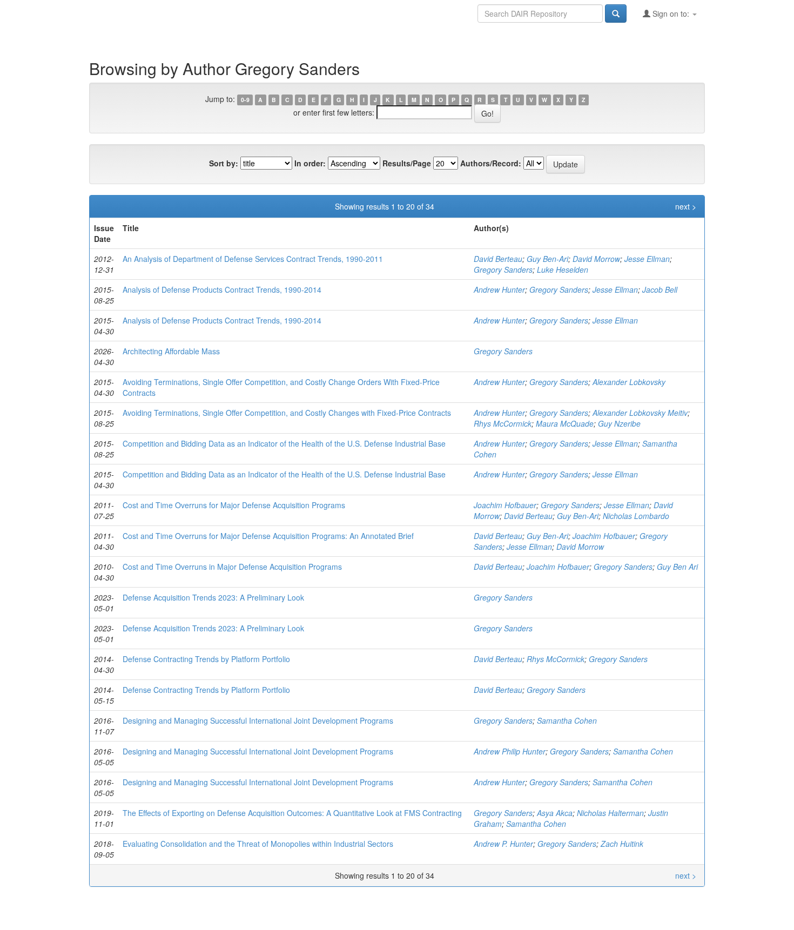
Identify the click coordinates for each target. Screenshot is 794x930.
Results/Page (406, 163)
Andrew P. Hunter (503, 843)
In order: (310, 163)
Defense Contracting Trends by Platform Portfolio (206, 658)
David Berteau (498, 258)
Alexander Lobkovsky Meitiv (640, 412)
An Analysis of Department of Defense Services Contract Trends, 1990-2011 (253, 258)
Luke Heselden (562, 269)
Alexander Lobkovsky (629, 381)
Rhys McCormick (502, 423)
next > (685, 206)
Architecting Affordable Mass (171, 351)
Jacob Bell (659, 289)
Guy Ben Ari (677, 566)
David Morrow (596, 258)
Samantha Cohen (567, 720)
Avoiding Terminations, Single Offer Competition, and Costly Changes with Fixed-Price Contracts (287, 412)
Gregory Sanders (503, 269)
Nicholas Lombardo (636, 515)
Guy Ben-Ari (547, 258)
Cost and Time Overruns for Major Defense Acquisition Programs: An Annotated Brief (268, 535)
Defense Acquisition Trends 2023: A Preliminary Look (213, 597)
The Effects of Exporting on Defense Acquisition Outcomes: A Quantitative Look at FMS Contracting (292, 812)
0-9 (245, 100)
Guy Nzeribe (619, 423)
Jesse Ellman (647, 258)
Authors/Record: (490, 163)
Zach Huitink (622, 843)
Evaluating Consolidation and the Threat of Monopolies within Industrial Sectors (258, 843)
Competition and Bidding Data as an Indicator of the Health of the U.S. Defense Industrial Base (284, 443)
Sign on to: (670, 13)
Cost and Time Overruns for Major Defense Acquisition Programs (234, 505)
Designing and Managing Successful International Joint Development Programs (258, 720)
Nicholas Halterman (610, 812)
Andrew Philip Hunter (510, 751)
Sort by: (223, 163)
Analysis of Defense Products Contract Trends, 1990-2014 (222, 289)
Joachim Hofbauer (505, 505)
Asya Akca (555, 812)
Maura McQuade (565, 423)
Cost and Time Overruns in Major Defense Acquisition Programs (232, 566)
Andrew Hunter (499, 289)
